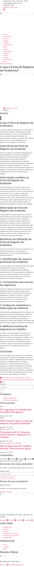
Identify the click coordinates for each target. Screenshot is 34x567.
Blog (4, 47)
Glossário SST (8, 45)
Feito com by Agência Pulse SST (11, 565)
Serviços (6, 38)
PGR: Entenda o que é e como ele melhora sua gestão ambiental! (16, 422)
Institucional (7, 36)
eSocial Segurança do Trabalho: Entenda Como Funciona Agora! (15, 447)
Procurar (3, 384)
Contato (6, 43)
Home (5, 34)
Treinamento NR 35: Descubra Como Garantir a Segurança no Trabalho (15, 435)
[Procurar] (2, 390)
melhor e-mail (4, 471)
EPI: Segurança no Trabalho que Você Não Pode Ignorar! (15, 410)
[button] (17, 117)
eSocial (5, 41)
